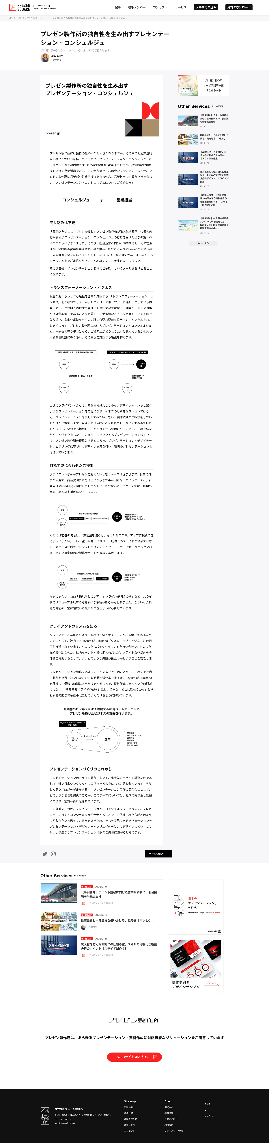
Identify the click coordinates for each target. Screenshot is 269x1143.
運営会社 (169, 1107)
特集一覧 (128, 1113)
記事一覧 (128, 1107)
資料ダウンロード (239, 7)
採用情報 (169, 1113)
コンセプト (160, 7)
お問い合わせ (171, 1119)
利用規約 (169, 1125)
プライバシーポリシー (175, 1131)
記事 (118, 7)
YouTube (209, 1116)
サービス (181, 7)
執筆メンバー (137, 7)
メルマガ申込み (206, 7)
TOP (9, 18)
